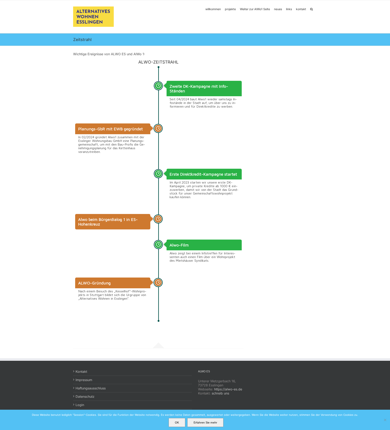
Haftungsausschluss (91, 388)
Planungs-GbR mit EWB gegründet (110, 128)
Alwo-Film (179, 245)
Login (80, 405)
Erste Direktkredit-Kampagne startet (203, 174)
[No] (385, 420)
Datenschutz (85, 396)
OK (177, 422)
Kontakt (81, 371)
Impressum (84, 380)
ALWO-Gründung (94, 283)
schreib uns (220, 393)
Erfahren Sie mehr (205, 422)
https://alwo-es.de (228, 389)
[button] (311, 8)
